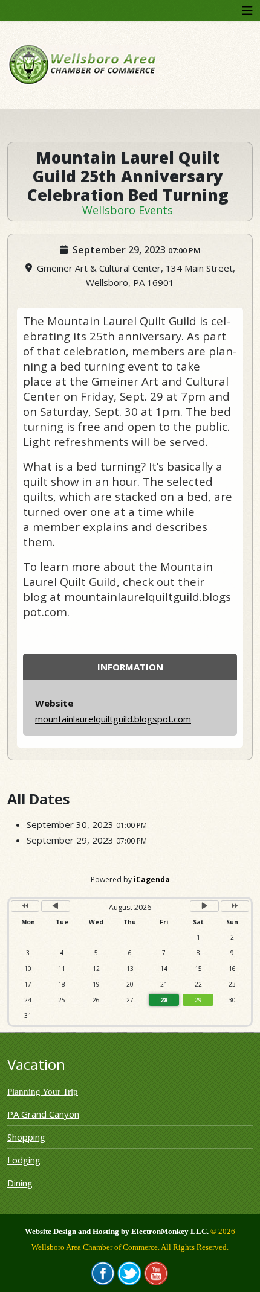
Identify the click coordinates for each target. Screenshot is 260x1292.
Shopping (26, 1137)
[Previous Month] (55, 906)
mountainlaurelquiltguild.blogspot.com (113, 719)
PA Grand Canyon (43, 1114)
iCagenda (152, 879)
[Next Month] (204, 906)
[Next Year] (235, 906)
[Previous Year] (25, 906)
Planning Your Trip (42, 1091)
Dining (20, 1183)
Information (130, 667)
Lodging (24, 1160)
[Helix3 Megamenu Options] (247, 10)
